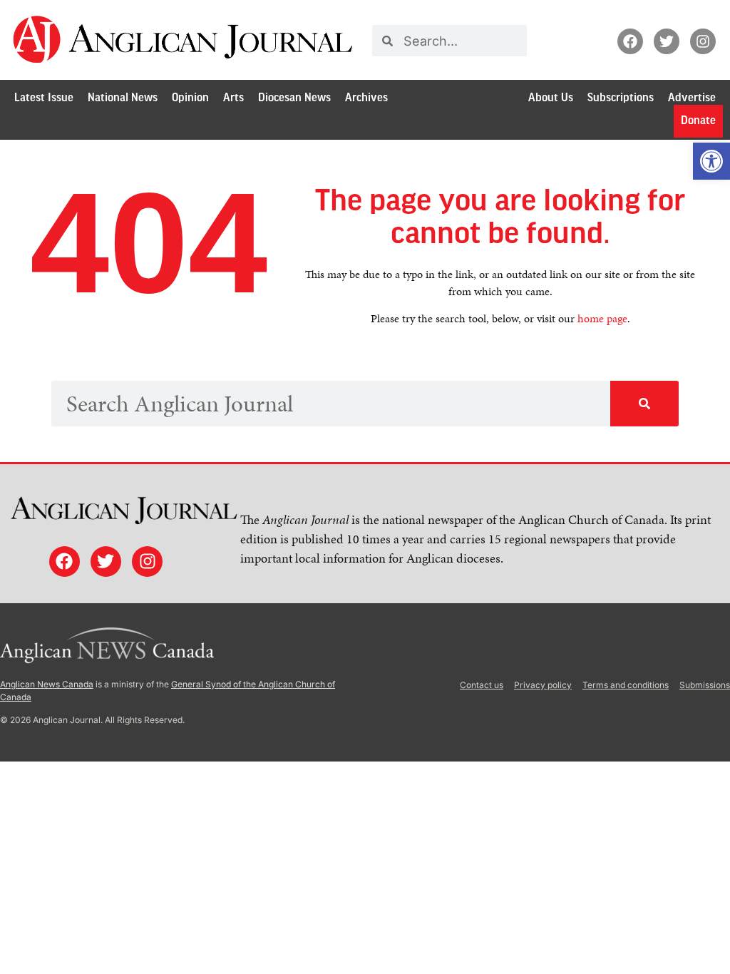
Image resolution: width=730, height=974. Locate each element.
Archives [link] (366, 98)
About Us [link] (550, 98)
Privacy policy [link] (543, 685)
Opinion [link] (190, 98)
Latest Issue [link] (43, 98)
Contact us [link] (481, 685)
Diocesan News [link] (294, 98)
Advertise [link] (692, 98)
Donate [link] (698, 121)
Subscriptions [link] (620, 98)
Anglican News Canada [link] (46, 684)
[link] (711, 161)
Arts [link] (233, 98)
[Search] (644, 403)
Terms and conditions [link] (625, 685)
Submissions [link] (704, 685)
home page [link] (602, 318)
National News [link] (123, 98)
